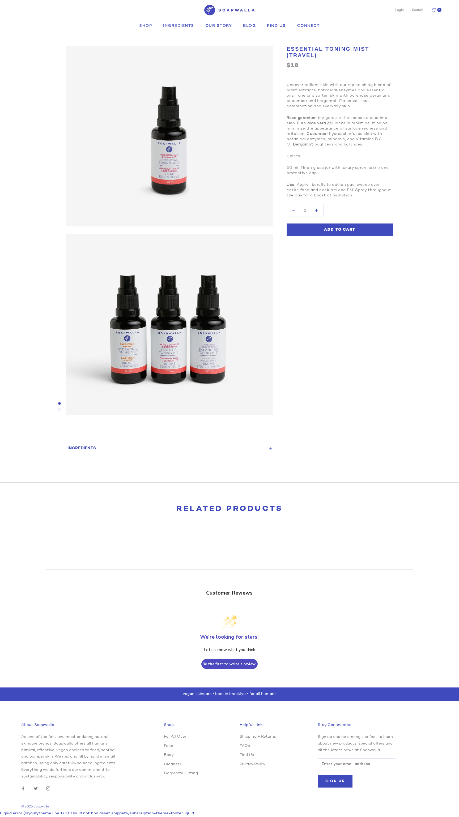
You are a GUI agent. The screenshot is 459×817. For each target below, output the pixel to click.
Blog (249, 26)
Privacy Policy (252, 764)
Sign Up (335, 781)
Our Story (218, 26)
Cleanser (172, 764)
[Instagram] (48, 788)
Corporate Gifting (181, 773)
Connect (308, 26)
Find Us (276, 26)
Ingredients (178, 26)
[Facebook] (23, 788)
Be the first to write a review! (229, 663)
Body (169, 755)
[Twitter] (36, 788)
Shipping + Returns (258, 737)
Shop (145, 26)
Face (168, 746)
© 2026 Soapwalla (35, 806)
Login (399, 10)
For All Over (175, 737)
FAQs (245, 746)
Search (417, 10)
